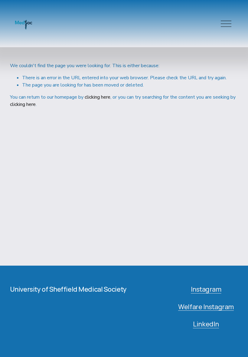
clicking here (97, 97)
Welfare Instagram (206, 307)
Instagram (206, 289)
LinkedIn (206, 324)
